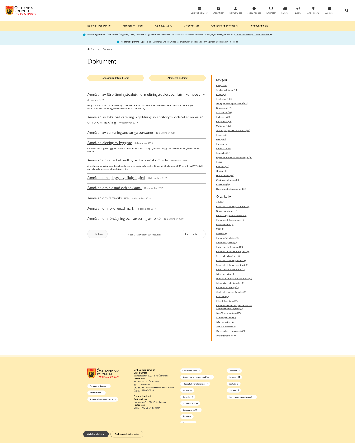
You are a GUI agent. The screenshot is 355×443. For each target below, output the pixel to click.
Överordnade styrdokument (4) (231, 189)
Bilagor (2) (221, 94)
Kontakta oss (95, 392)
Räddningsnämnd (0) (226, 317)
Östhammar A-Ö (189, 410)
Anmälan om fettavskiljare (108, 199)
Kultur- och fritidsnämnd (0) (229, 247)
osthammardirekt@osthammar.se (156, 387)
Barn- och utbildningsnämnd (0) (231, 260)
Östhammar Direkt (98, 386)
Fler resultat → (193, 233)
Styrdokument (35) (225, 175)
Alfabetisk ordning (177, 77)
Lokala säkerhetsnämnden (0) (230, 283)
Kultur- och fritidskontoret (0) (230, 269)
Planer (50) (221, 134)
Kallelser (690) (223, 117)
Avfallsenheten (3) (224, 224)
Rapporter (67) (223, 153)
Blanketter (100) (224, 99)
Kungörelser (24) (224, 121)
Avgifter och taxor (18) (226, 89)
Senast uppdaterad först (115, 77)
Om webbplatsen (189, 370)
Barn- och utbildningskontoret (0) (232, 265)
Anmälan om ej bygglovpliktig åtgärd (116, 178)
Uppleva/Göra (163, 26)
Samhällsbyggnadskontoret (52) (231, 215)
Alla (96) (220, 202)
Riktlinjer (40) (222, 166)
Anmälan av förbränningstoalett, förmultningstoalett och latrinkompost (143, 95)
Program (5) (221, 144)
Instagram (233, 377)
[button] (199, 10)
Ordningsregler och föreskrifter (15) (233, 130)
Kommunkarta (188, 403)
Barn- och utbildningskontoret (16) (232, 206)
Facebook (233, 370)
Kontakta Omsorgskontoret (101, 399)
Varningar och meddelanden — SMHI (219, 41)
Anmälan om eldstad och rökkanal (114, 188)
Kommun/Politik (259, 26)
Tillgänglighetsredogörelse (193, 384)
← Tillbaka (97, 233)
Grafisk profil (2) (224, 108)
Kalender (186, 397)
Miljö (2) (220, 229)
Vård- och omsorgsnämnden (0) (231, 292)
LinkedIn (232, 390)
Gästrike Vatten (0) (225, 322)
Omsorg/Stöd (191, 26)
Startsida (95, 49)
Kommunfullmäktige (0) (227, 238)
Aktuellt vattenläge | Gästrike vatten (252, 34)
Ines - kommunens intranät (240, 397)
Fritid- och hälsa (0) (225, 274)
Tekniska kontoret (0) (226, 326)
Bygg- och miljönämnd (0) (228, 256)
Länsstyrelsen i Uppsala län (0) (230, 331)
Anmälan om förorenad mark (110, 209)
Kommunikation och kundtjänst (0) (232, 251)
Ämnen (185, 416)
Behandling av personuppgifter (195, 377)
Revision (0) (221, 233)
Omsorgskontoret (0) (226, 335)
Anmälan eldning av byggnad (109, 143)
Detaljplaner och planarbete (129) (232, 103)
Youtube (232, 384)
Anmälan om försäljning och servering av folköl (124, 219)
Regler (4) (220, 161)
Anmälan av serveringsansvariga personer (120, 133)
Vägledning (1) (223, 184)
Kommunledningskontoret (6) (230, 220)
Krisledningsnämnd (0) (227, 301)
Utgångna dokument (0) (227, 180)
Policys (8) (221, 139)
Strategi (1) (221, 170)
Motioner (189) (223, 125)
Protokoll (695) (223, 148)
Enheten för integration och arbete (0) (234, 278)
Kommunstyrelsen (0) (226, 242)
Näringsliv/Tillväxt (133, 26)
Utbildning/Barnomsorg (224, 26)
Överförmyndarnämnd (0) (228, 313)
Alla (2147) (221, 85)
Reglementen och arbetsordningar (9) (234, 157)
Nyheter (186, 390)
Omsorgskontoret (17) (227, 211)
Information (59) (224, 112)
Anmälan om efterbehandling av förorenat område (127, 161)
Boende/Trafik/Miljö (99, 26)
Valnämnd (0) (222, 296)
